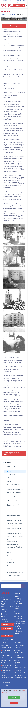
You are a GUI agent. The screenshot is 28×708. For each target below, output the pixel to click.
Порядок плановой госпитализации (15, 565)
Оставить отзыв (7, 628)
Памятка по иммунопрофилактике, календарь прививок (15, 540)
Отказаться (14, 703)
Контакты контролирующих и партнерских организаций (14, 529)
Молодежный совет (11, 555)
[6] (14, 342)
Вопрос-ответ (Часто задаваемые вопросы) (15, 551)
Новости (4, 680)
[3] (14, 278)
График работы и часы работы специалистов (14, 504)
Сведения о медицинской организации (17, 600)
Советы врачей (6, 682)
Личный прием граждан (12, 559)
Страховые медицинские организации (17, 649)
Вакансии (9, 481)
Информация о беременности (14, 520)
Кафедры (9, 477)
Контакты (17, 596)
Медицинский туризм (20, 677)
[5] (14, 321)
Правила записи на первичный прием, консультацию (6, 667)
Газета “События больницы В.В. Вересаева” (14, 485)
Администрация (11, 474)
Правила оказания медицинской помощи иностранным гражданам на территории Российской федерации (15, 574)
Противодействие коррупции (14, 492)
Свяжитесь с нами (8, 624)
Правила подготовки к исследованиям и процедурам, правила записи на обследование (15, 546)
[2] (14, 256)
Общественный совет (20, 620)
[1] (14, 234)
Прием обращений (19, 618)
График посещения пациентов (14, 508)
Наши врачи (18, 604)
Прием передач (11, 512)
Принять (14, 697)
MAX (11, 636)
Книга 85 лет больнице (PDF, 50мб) (15, 489)
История (9, 471)
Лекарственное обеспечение (14, 533)
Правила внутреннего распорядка (15, 569)
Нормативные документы (13, 496)
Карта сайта (18, 670)
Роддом (4, 642)
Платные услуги (19, 5)
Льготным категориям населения (15, 536)
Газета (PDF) (5, 685)
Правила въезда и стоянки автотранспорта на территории (14, 516)
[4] (14, 299)
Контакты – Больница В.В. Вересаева (13, 467)
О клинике (8, 462)
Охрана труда (10, 562)
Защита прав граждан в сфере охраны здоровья (14, 524)
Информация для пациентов (12, 500)
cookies (15, 690)
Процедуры (5, 684)
